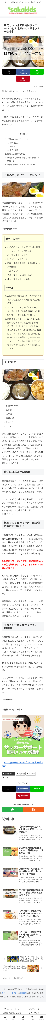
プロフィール (34, 1009)
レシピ (7, 777)
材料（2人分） (15, 143)
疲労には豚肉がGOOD (16, 154)
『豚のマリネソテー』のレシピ (19, 139)
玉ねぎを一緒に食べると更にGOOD (21, 164)
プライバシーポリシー (10, 993)
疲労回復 (22, 774)
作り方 (12, 146)
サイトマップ (34, 1013)
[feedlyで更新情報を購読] (12, 809)
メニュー (32, 774)
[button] (41, 585)
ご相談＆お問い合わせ (12, 1013)
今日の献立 (14, 150)
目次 (20, 134)
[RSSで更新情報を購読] (33, 809)
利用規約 (23, 993)
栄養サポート (9, 774)
